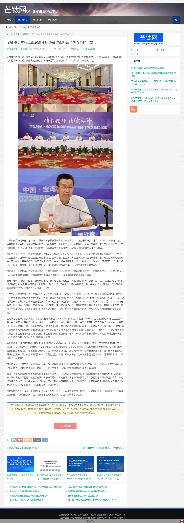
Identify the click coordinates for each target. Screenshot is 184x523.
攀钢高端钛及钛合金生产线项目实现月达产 (29, 495)
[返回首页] (8, 34)
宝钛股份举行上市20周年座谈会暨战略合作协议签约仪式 (50, 42)
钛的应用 (37, 19)
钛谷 (44, 440)
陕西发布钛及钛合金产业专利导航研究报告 (87, 491)
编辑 (25, 48)
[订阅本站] (133, 109)
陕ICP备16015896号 (87, 514)
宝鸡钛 (28, 440)
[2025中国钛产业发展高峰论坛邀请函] (20, 463)
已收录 (76, 48)
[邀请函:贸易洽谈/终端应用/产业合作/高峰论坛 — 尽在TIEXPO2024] (110, 463)
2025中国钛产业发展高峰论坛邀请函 (147, 67)
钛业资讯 (22, 19)
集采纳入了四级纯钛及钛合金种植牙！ (27, 499)
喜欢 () (67, 425)
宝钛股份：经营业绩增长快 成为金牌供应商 (87, 486)
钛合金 (37, 440)
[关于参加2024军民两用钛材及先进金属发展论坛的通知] (50, 463)
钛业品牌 (52, 19)
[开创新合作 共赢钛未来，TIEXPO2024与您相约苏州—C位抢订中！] (80, 463)
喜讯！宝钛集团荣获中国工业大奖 (83, 495)
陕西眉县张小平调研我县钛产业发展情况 (102, 447)
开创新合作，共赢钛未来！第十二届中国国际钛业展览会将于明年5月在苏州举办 (153, 99)
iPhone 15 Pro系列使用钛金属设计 (25, 491)
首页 (9, 19)
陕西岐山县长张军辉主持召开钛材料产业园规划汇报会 (92, 499)
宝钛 (14, 440)
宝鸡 (20, 440)
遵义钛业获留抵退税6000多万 (23, 447)
